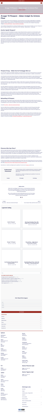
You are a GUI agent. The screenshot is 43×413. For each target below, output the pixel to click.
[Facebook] (19, 1)
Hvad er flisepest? (11, 222)
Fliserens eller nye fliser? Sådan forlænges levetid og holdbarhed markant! (16, 162)
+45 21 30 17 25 (27, 368)
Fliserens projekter (25, 398)
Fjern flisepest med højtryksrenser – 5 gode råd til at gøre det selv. (22, 116)
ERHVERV (23, 389)
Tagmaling (3, 318)
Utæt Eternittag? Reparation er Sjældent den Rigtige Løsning (10, 278)
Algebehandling (3, 320)
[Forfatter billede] (7, 223)
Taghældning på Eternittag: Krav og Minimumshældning (9, 281)
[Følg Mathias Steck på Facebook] (20, 197)
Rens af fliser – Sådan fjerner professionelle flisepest (10, 202)
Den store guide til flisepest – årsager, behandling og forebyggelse (14, 23)
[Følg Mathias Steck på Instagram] (22, 197)
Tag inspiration (24, 402)
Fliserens (2, 316)
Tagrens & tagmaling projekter (26, 400)
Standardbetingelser (25, 406)
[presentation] (11, 215)
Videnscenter (3, 326)
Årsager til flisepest (11, 242)
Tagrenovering (24, 404)
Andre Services (3, 324)
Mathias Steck (21, 186)
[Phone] (23, 1)
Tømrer (2, 322)
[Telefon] (23, 409)
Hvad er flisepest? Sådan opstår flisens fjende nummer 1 (32, 202)
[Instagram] (20, 1)
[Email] (22, 1)
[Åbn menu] (41, 3)
